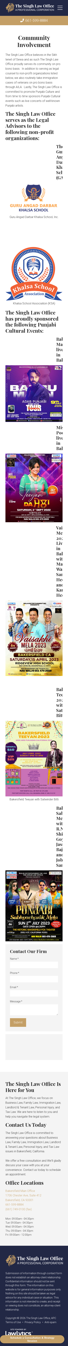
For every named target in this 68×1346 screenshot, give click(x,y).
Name (14, 958)
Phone (14, 973)
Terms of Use (13, 1322)
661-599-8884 (36, 20)
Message (16, 1001)
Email (14, 987)
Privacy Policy (33, 1322)
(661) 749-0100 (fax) (18, 1209)
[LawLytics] (19, 1333)
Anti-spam (50, 1322)
